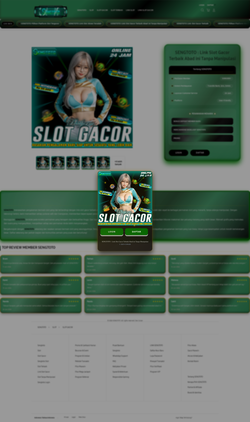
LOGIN (111, 232)
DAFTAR (136, 232)
